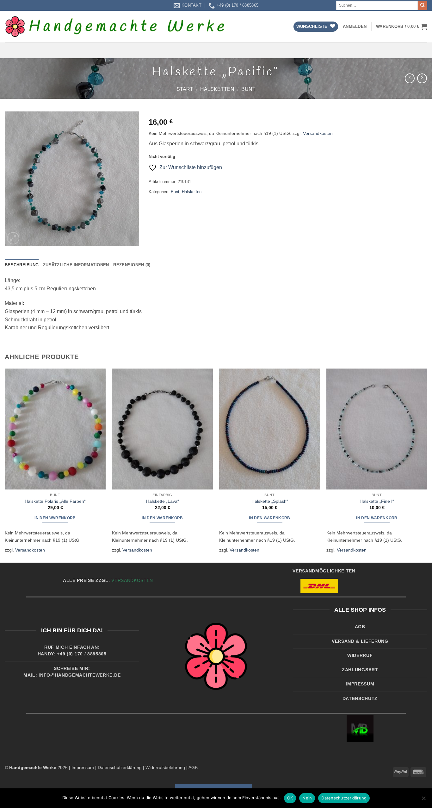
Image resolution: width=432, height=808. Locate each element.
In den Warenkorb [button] (55, 518)
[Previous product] (422, 78)
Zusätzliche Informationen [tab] (76, 264)
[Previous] (5, 465)
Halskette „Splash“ (269, 501)
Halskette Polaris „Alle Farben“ (55, 501)
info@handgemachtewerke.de (79, 675)
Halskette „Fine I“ (377, 501)
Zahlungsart (360, 669)
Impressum (360, 684)
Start (184, 89)
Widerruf (360, 655)
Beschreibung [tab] (22, 264)
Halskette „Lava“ (162, 501)
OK (290, 797)
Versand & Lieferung (360, 641)
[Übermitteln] (422, 5)
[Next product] (410, 78)
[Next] (427, 465)
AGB (360, 626)
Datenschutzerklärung (120, 767)
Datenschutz (360, 698)
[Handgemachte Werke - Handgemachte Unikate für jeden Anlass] (115, 26)
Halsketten (217, 89)
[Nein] (423, 800)
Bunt (248, 89)
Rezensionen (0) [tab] (131, 264)
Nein (307, 797)
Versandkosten (318, 133)
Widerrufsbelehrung (165, 767)
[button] (355, 26)
